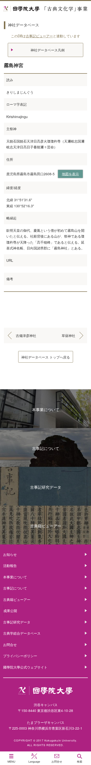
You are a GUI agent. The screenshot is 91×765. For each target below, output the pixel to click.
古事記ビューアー (39, 35)
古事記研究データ (45, 487)
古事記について (45, 448)
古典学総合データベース (22, 633)
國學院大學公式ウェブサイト (25, 667)
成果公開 (10, 610)
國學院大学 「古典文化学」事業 (45, 9)
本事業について (45, 409)
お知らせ (10, 554)
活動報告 (10, 565)
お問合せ (10, 644)
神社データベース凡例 (48, 50)
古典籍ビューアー (45, 526)
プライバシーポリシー (20, 655)
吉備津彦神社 (26, 335)
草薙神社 (68, 335)
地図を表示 (70, 173)
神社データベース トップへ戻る (45, 357)
